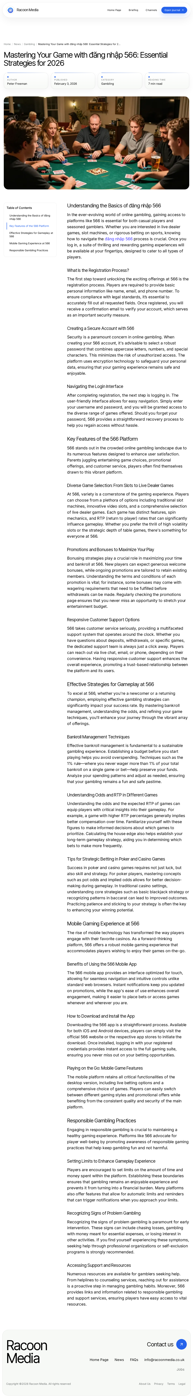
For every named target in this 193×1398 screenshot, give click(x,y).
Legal (181, 1383)
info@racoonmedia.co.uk (164, 1360)
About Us (144, 1383)
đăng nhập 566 (119, 238)
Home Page (99, 1360)
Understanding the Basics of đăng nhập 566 (29, 217)
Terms (171, 1383)
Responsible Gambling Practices (28, 250)
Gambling (29, 44)
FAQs (134, 1360)
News (17, 44)
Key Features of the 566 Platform (29, 225)
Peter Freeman (17, 83)
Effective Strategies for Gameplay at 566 (31, 234)
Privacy (158, 1383)
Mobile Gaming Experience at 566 (29, 243)
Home (7, 44)
